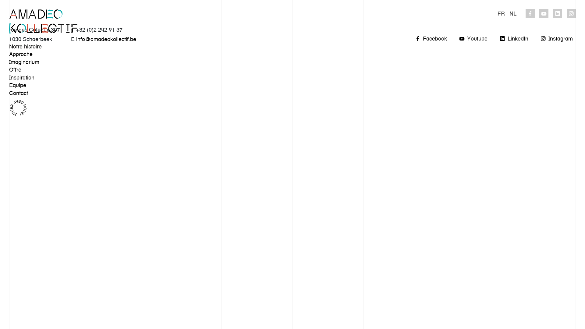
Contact (18, 93)
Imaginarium (24, 62)
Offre (15, 69)
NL (512, 13)
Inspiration (21, 77)
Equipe (17, 85)
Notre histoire (25, 46)
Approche (21, 54)
